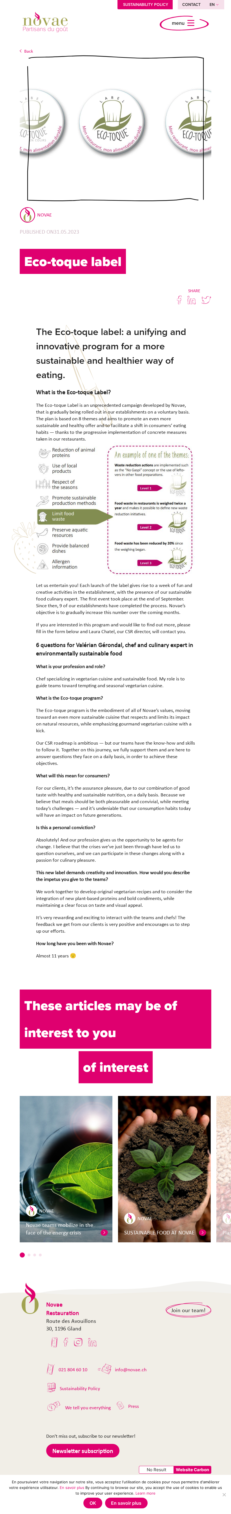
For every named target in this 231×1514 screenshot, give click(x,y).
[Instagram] (78, 1342)
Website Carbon (192, 1469)
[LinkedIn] (92, 1342)
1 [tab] (22, 1255)
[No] (224, 1494)
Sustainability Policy (145, 5)
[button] (104, 1232)
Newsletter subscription (82, 1450)
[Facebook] (65, 1342)
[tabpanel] (66, 1169)
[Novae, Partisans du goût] (45, 23)
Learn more (146, 1493)
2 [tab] (29, 1255)
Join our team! (188, 1310)
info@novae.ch (130, 1369)
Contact (191, 5)
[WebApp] (54, 1342)
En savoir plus (72, 1487)
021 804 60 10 (73, 1369)
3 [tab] (34, 1255)
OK (93, 1503)
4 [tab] (40, 1255)
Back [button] (28, 51)
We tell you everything (88, 1407)
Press (133, 1406)
